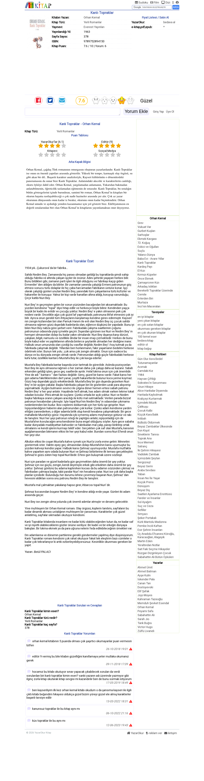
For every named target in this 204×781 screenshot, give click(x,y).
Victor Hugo (145, 627)
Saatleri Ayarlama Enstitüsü (155, 494)
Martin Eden (145, 541)
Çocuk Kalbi (145, 410)
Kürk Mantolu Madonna (152, 522)
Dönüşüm (144, 486)
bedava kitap (145, 340)
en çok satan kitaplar (150, 324)
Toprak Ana (145, 438)
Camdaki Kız (145, 370)
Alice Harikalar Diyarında (153, 390)
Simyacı (143, 514)
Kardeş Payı (145, 266)
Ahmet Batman (147, 571)
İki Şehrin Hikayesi (149, 450)
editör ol (143, 344)
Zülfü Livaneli (146, 631)
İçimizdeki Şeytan (149, 458)
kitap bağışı (145, 348)
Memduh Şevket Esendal (153, 603)
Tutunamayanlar (148, 362)
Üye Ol (170, 111)
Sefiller (142, 510)
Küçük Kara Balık (148, 414)
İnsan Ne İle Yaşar (149, 478)
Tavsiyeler (157, 312)
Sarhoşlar (143, 234)
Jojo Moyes (145, 595)
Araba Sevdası (146, 470)
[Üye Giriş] (177, 2)
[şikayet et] (130, 649)
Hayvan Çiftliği (147, 378)
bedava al (169, 22)
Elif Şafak (143, 591)
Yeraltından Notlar (149, 545)
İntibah (142, 418)
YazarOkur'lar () (52, 141)
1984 (141, 374)
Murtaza (143, 302)
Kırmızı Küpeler (147, 274)
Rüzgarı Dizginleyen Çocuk (154, 553)
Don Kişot (143, 430)
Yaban (141, 474)
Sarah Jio (143, 619)
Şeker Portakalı (147, 518)
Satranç (142, 446)
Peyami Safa (145, 611)
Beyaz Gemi (145, 466)
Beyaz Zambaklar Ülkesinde (155, 426)
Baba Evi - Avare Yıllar (151, 258)
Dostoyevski (145, 587)
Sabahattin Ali (146, 615)
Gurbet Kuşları (146, 231)
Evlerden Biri (145, 298)
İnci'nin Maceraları (149, 306)
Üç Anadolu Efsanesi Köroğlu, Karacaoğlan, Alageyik (156, 535)
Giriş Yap (158, 111)
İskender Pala (146, 579)
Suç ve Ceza (145, 506)
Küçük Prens (146, 482)
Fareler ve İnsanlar (149, 498)
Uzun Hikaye (145, 386)
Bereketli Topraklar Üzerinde (155, 290)
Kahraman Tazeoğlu (150, 599)
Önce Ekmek (145, 278)
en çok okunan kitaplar (152, 332)
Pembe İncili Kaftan (150, 526)
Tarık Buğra (145, 623)
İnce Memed (145, 442)
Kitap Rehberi (157, 354)
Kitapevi (52, 151)
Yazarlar (158, 562)
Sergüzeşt (144, 462)
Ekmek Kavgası (147, 238)
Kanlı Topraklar (147, 262)
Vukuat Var (144, 227)
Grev (140, 223)
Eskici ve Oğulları (148, 246)
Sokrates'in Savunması (152, 382)
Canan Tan (144, 583)
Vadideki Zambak (148, 454)
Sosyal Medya (107, 151)
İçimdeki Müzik (147, 402)
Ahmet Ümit (145, 567)
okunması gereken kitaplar (154, 328)
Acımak (142, 366)
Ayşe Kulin (144, 575)
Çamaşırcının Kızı (148, 282)
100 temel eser (147, 336)
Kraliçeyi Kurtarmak (150, 398)
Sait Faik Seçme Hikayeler (154, 549)
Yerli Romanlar (93, 22)
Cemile (142, 294)
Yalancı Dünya (146, 254)
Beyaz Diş (144, 490)
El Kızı (141, 270)
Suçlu (141, 250)
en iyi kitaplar (146, 316)
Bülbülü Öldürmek (149, 422)
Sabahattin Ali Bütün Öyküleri (156, 557)
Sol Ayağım (145, 502)
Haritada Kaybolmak (150, 394)
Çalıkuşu (143, 406)
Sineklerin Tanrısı (148, 434)
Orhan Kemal (92, 17)
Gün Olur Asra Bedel (150, 359)
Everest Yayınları (94, 27)
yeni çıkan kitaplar (149, 320)
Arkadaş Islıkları (147, 286)
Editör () (107, 141)
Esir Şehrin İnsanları (150, 529)
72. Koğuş (144, 242)
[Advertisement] (102, 71)
